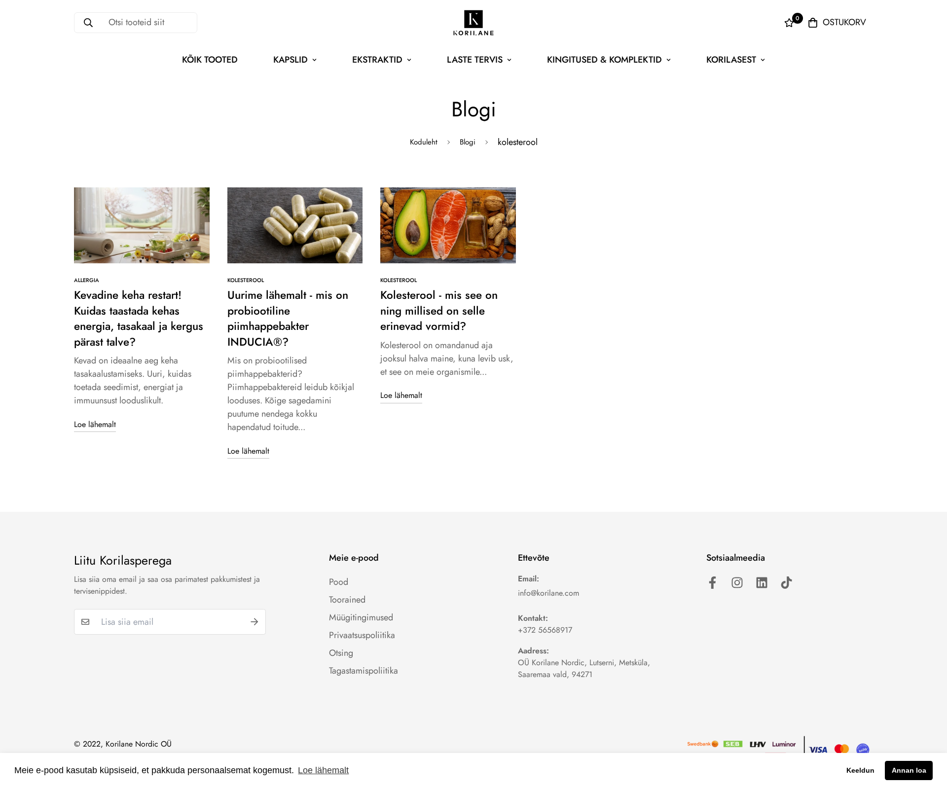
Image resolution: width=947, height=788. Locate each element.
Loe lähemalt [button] (323, 770)
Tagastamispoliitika (363, 671)
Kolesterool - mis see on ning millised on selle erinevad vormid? (439, 310)
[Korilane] (473, 22)
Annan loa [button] (909, 770)
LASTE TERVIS (475, 59)
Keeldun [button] (860, 770)
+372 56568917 (545, 630)
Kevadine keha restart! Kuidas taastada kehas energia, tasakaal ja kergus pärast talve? (138, 318)
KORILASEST (731, 59)
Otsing (341, 653)
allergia (86, 280)
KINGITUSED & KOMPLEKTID (604, 59)
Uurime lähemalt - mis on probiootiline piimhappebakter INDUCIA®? (287, 318)
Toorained (347, 600)
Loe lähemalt (95, 424)
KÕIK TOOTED (210, 59)
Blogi (467, 142)
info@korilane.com (548, 593)
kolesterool (245, 280)
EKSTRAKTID (377, 59)
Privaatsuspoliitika (362, 635)
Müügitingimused (361, 617)
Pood (338, 582)
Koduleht (423, 142)
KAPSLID (290, 59)
